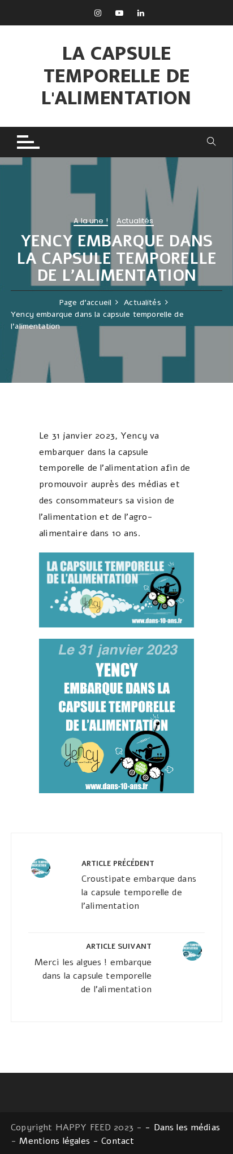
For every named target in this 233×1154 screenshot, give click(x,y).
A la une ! (91, 221)
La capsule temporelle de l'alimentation (116, 76)
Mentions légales (54, 1141)
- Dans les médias (182, 1127)
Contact (117, 1141)
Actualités (135, 221)
